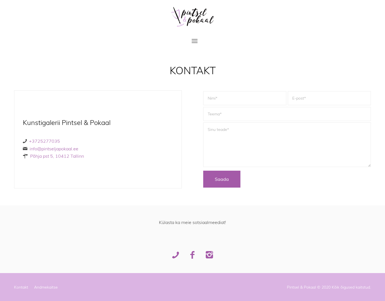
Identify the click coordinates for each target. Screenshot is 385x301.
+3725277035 (44, 141)
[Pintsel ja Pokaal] (192, 17)
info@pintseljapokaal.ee (54, 148)
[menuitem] (195, 41)
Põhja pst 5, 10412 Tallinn (57, 156)
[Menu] (195, 41)
